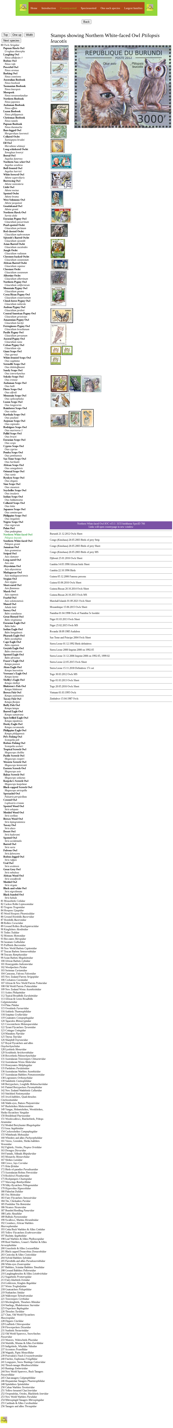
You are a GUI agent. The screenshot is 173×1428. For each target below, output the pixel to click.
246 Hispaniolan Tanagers (23, 1381)
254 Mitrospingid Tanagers (22, 1400)
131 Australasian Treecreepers (23, 1058)
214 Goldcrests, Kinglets (18, 1283)
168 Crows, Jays (14, 1163)
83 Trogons (13, 907)
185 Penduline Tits (16, 1204)
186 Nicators (13, 1207)
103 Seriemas (14, 970)
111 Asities (13, 992)
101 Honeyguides (17, 964)
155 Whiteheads (15, 1134)
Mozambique (56, 607)
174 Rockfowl (15, 1175)
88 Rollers (12, 923)
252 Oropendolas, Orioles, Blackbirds (24, 1393)
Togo (52, 674)
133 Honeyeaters (16, 1065)
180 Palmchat (12, 1191)
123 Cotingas (13, 1030)
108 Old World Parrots (19, 986)
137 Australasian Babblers (23, 1074)
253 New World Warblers (19, 1396)
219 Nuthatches (12, 1292)
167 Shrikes (11, 1159)
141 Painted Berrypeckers (21, 1087)
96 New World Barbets (19, 948)
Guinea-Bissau (57, 588)
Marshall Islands (58, 600)
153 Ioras (12, 1128)
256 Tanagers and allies (18, 1406)
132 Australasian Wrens (18, 1062)
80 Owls (10, 45)
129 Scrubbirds (17, 1052)
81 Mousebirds (13, 901)
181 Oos (10, 1194)
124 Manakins (12, 1033)
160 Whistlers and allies (21, 1137)
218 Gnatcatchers (16, 1289)
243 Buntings (14, 1368)
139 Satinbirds (16, 1081)
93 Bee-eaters (13, 938)
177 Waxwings (16, 1182)
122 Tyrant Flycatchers (18, 1027)
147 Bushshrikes (17, 1106)
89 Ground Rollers (20, 926)
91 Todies (10, 932)
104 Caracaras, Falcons (18, 973)
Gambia (54, 564)
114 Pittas (10, 1005)
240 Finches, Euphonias (19, 1358)
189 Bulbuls (14, 1216)
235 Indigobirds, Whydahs (19, 1346)
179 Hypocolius (16, 1188)
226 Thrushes (12, 1311)
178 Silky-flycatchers (19, 1185)
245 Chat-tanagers (18, 1377)
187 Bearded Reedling (17, 1210)
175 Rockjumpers (16, 1178)
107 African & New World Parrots (24, 983)
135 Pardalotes (15, 1068)
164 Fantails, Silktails (18, 1153)
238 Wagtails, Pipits (17, 1352)
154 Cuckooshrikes (19, 1131)
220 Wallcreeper (17, 1295)
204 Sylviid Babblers (16, 1257)
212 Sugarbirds (16, 1276)
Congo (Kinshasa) (59, 539)
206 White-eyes (15, 1264)
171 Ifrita (10, 1166)
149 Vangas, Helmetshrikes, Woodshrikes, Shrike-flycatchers (22, 1111)
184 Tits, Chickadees (15, 1201)
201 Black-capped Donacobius (23, 1251)
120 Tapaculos (16, 1021)
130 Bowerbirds (18, 1055)
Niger (52, 619)
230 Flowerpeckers (16, 1327)
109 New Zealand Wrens (21, 989)
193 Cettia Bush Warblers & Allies (23, 1229)
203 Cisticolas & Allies (18, 1254)
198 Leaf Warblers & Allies (22, 1238)
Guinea (53, 576)
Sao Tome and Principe (61, 637)
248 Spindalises (15, 1384)
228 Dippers (12, 1321)
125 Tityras (11, 1036)
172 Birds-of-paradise (19, 1169)
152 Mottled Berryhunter (20, 1125)
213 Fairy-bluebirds (15, 1280)
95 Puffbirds (13, 945)
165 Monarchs (15, 1156)
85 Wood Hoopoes (17, 913)
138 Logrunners (16, 1077)
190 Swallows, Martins (19, 1219)
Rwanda (54, 631)
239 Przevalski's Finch (21, 1355)
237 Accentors (14, 1349)
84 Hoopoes (12, 910)
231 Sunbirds (14, 1330)
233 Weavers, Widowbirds (19, 1340)
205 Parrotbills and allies (23, 1261)
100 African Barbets (15, 961)
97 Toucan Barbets (18, 951)
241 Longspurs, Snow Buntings (23, 1362)
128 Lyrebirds (13, 1049)
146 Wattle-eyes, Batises (20, 1103)
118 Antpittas (14, 1014)
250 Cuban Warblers (18, 1387)
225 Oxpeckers (15, 1308)
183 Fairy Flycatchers (18, 1197)
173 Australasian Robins (19, 1172)
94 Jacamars (13, 942)
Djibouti (54, 558)
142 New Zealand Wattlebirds (21, 1090)
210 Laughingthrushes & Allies (24, 1273)
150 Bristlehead (15, 1115)
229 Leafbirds (15, 1324)
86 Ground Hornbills (17, 916)
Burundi (54, 533)
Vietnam (54, 692)
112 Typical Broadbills (19, 995)
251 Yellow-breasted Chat (19, 1390)
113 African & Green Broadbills (17, 1000)
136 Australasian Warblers (21, 1071)
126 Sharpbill (14, 1039)
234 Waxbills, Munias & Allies (22, 1343)
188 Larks (11, 1213)
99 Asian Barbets (17, 957)
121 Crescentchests (19, 1024)
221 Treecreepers (15, 1298)
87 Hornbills (13, 919)
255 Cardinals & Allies (19, 1403)
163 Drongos (13, 1150)
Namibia (54, 613)
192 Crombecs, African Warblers (17, 1225)
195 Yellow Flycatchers (21, 1232)
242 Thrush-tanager (19, 1365)
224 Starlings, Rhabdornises (20, 1305)
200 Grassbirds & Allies (20, 1248)
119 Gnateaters (17, 1017)
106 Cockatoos (14, 979)
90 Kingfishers (14, 929)
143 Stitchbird (15, 1093)
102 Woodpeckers (14, 967)
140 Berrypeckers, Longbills (24, 1084)
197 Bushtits (14, 1235)
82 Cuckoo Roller (17, 904)
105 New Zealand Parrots (20, 976)
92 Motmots (13, 935)
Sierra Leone (56, 643)
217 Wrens (13, 1286)
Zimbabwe (55, 698)
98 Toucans (14, 954)
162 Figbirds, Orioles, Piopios (21, 1147)
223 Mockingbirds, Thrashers (20, 1302)
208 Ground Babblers (18, 1270)
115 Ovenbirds (15, 1008)
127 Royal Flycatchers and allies (17, 1045)
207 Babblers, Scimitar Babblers (22, 1267)
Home (34, 8)
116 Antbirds (16, 1011)
